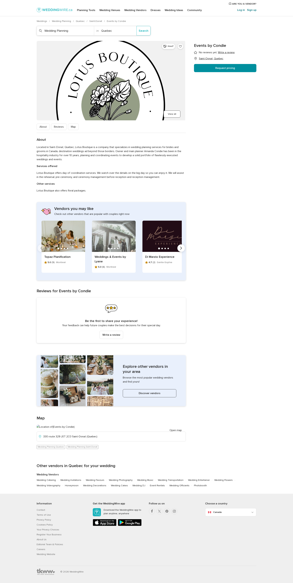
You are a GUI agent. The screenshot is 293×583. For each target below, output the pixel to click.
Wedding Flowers (223, 480)
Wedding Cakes (119, 485)
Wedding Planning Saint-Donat (82, 447)
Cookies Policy (45, 524)
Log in (241, 10)
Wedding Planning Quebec (51, 447)
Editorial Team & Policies (50, 544)
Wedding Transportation (170, 480)
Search (143, 31)
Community (194, 10)
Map (73, 126)
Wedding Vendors (135, 10)
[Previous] (41, 248)
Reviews (59, 126)
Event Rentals (157, 485)
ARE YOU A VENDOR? (243, 3)
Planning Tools (86, 10)
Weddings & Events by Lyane (110, 259)
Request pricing (225, 68)
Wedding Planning (62, 21)
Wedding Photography (121, 480)
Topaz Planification (57, 257)
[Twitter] (159, 511)
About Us (41, 539)
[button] (111, 320)
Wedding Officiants (179, 485)
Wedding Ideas (174, 10)
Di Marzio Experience (159, 257)
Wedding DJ (138, 485)
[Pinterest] (167, 511)
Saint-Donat (96, 21)
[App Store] (104, 525)
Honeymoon (72, 485)
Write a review (111, 335)
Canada (217, 512)
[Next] (181, 248)
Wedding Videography (48, 485)
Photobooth (200, 485)
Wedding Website (46, 554)
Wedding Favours (95, 480)
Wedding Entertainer (199, 480)
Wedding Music (145, 480)
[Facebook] (152, 511)
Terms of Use (44, 514)
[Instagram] (174, 511)
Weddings (42, 21)
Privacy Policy (44, 519)
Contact (41, 509)
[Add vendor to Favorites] (180, 46)
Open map (176, 430)
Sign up (251, 10)
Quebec (80, 21)
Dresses (156, 10)
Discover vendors (149, 393)
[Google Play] (130, 525)
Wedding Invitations (70, 480)
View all (172, 114)
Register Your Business (49, 534)
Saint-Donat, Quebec (211, 58)
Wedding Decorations (94, 485)
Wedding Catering (46, 480)
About (43, 126)
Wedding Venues (109, 10)
